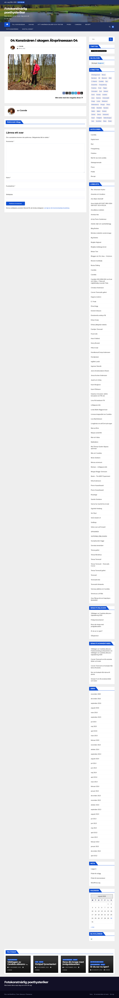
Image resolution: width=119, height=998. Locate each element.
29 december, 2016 (43, 967)
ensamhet (94, 84)
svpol (93, 117)
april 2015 (94, 731)
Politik (93, 172)
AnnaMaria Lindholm (97, 210)
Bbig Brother (95, 228)
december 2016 (96, 698)
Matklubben (94, 442)
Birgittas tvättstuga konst (98, 247)
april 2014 (94, 777)
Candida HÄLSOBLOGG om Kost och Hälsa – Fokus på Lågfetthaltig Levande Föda (101, 281)
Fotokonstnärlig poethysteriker (26, 982)
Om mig (31, 24)
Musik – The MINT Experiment (100, 476)
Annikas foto (95, 214)
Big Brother (94, 237)
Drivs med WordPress (10, 994)
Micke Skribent (95, 458)
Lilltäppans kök (95, 405)
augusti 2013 (95, 814)
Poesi (69, 24)
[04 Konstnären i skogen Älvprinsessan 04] (32, 72)
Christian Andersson (97, 287)
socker (93, 114)
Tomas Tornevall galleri (98, 570)
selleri (93, 111)
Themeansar (29, 994)
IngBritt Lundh (95, 361)
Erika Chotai (95, 320)
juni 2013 (94, 823)
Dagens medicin (96, 297)
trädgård (99, 117)
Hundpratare (95, 357)
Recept (88, 24)
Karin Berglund (95, 384)
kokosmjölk (106, 98)
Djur (92, 144)
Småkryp (93, 522)
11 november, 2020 (15, 967)
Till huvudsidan (18, 24)
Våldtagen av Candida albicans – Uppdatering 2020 (16, 964)
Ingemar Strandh (96, 366)
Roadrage (94, 494)
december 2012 (96, 851)
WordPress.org (95, 883)
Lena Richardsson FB (98, 400)
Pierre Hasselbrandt (97, 485)
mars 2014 (94, 782)
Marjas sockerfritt (96, 433)
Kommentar (10, 141)
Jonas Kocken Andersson (99, 375)
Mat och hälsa (95, 437)
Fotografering (12, 29)
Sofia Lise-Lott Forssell (98, 527)
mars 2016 (94, 712)
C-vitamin (94, 81)
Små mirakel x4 (96, 518)
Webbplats (9, 194)
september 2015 (96, 717)
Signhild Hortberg (96, 508)
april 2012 (94, 855)
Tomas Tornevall (96, 559)
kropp (93, 101)
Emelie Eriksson (96, 311)
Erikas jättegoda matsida (99, 324)
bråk (110, 78)
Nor (92, 672)
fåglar (105, 88)
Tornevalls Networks (97, 584)
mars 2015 (94, 735)
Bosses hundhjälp (96, 261)
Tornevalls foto (95, 580)
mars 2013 (94, 837)
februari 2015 (95, 740)
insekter (105, 94)
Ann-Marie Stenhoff (97, 199)
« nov (92, 927)
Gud (100, 91)
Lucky (98, 101)
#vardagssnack (95, 74)
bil (99, 78)
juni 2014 (94, 768)
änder (110, 121)
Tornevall (94, 575)
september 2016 (96, 703)
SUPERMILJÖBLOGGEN (99, 536)
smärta (104, 111)
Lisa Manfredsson (96, 419)
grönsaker (94, 91)
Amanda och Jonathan (98, 194)
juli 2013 (93, 818)
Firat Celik (94, 334)
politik (93, 108)
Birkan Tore (94, 251)
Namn (8, 177)
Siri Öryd (93, 513)
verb (92, 121)
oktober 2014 (95, 749)
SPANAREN (95, 531)
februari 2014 (95, 786)
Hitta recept (94, 347)
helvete (106, 91)
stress (99, 114)
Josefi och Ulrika (96, 380)
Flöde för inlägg (96, 873)
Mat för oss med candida (98, 158)
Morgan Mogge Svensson (99, 471)
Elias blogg (94, 306)
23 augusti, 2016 (97, 970)
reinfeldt (99, 108)
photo (108, 104)
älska (104, 121)
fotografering (103, 84)
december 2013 (96, 795)
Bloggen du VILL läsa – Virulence (101, 256)
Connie (21, 46)
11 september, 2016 (70, 967)
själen (98, 111)
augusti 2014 (95, 758)
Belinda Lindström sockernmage (101, 233)
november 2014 (96, 745)
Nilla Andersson (96, 481)
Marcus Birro (95, 428)
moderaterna (95, 104)
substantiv (106, 114)
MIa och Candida (96, 453)
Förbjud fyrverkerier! (97, 620)
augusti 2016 (95, 708)
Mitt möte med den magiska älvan (68, 98)
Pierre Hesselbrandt (97, 490)
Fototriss (93, 88)
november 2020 (96, 694)
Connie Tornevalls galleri (99, 292)
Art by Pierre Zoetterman (98, 219)
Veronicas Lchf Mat (97, 593)
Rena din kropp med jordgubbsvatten (73, 963)
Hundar (98, 94)
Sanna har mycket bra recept (100, 504)
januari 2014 (95, 791)
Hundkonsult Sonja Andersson (100, 352)
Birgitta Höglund (96, 242)
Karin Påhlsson (96, 389)
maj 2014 (94, 772)
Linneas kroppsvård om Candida (101, 414)
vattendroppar (107, 117)
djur (106, 81)
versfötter (98, 121)
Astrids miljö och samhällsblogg (101, 224)
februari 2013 (95, 842)
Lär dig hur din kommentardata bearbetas (56, 208)
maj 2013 (94, 828)
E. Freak (93, 301)
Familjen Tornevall (97, 329)
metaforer (104, 101)
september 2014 (96, 754)
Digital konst (27, 29)
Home (91, 994)
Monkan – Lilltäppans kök (99, 467)
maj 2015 (94, 726)
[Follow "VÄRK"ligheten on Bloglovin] (98, 63)
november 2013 (96, 800)
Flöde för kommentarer (98, 878)
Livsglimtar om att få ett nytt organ (101, 423)
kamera (98, 98)
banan (103, 74)
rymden (106, 108)
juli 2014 (93, 763)
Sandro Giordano (96, 499)
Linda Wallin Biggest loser (99, 409)
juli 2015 (93, 722)
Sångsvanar (95, 635)
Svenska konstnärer (97, 545)
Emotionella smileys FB (98, 315)
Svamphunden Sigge (97, 541)
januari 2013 (95, 846)
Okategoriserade (96, 162)
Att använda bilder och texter (50, 24)
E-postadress (10, 186)
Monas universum (96, 462)
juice (92, 98)
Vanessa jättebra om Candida (100, 589)
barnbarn (94, 78)
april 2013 (94, 832)
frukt (99, 88)
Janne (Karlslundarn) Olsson (100, 371)
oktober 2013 (95, 805)
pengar (103, 104)
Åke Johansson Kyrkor (98, 189)
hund (92, 94)
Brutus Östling (95, 265)
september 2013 (96, 809)
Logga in (93, 869)
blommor (104, 78)
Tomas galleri (95, 550)
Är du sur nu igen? (97, 631)
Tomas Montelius (96, 554)
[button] (109, 27)
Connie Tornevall (96, 659)
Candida (78, 24)
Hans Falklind (95, 338)
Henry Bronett (95, 343)
